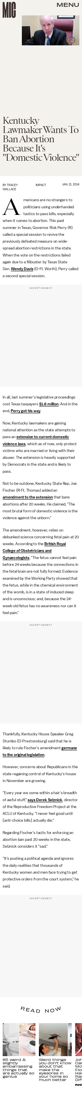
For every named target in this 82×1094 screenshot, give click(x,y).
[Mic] (9, 10)
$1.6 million (49, 404)
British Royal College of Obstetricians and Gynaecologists (34, 551)
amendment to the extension (28, 497)
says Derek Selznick (45, 800)
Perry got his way (25, 411)
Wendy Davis (22, 269)
